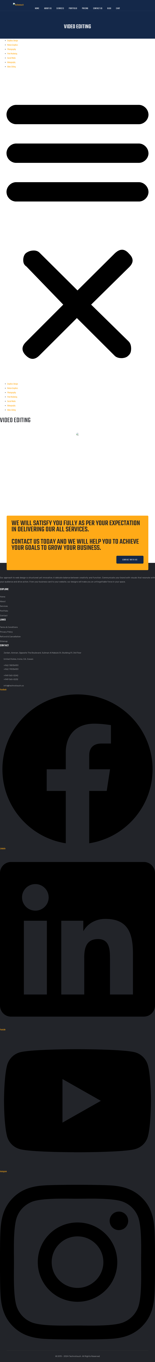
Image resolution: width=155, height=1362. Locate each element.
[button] (77, 227)
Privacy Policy (6, 632)
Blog (109, 8)
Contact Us (97, 8)
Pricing (85, 8)
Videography (11, 62)
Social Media (11, 58)
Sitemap (4, 641)
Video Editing (11, 67)
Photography (11, 49)
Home (2, 597)
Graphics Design (12, 41)
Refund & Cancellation (10, 636)
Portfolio (73, 8)
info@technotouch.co (14, 686)
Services (60, 8)
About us (48, 8)
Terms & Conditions (9, 627)
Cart (118, 8)
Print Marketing (12, 54)
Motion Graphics (12, 45)
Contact (4, 615)
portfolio (4, 611)
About (3, 601)
